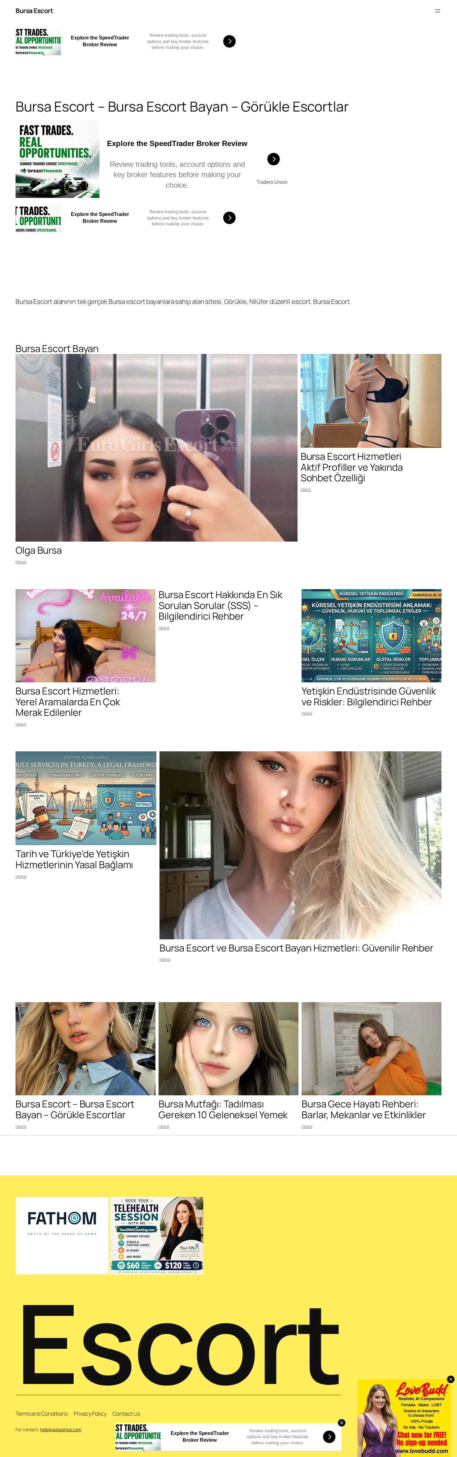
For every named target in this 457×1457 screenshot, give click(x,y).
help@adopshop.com (60, 1429)
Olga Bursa (39, 550)
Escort (178, 1342)
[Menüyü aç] (437, 11)
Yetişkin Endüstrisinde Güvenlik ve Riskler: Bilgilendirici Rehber (369, 696)
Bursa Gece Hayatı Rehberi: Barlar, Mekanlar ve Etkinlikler (364, 1109)
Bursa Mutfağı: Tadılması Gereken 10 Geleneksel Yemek (223, 1109)
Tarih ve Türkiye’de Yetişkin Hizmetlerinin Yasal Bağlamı (74, 859)
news (21, 562)
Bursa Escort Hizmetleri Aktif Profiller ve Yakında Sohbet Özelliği (352, 467)
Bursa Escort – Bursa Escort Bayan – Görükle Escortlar (75, 1109)
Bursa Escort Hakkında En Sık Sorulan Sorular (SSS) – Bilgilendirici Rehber (220, 605)
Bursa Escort (34, 10)
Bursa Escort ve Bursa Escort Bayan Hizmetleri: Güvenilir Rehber (296, 947)
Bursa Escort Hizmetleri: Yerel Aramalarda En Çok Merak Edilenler (68, 701)
